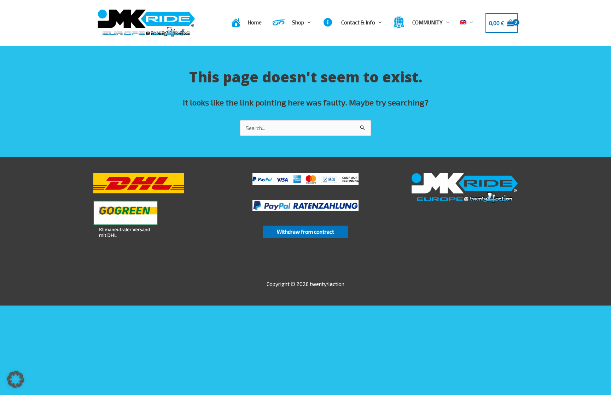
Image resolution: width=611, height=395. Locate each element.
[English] (466, 22)
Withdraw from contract (305, 231)
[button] (15, 379)
